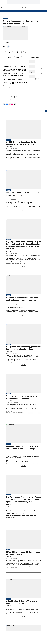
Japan (8, 96)
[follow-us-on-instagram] (12, 104)
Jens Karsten (8, 556)
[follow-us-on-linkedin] (8, 46)
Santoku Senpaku (18, 99)
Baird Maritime (10, 251)
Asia (5, 96)
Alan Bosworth (9, 146)
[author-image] (7, 251)
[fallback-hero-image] (32, 61)
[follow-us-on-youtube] (9, 104)
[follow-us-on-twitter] (15, 104)
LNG (16, 96)
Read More (23, 161)
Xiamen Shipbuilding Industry (9, 99)
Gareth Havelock (6, 42)
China (12, 96)
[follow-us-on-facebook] (7, 104)
